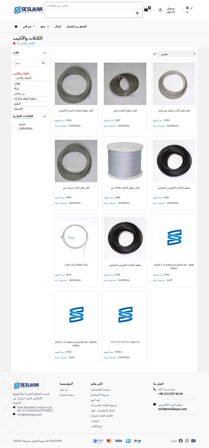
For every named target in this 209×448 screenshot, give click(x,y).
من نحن (64, 389)
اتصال (58, 26)
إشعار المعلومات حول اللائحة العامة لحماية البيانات (102, 416)
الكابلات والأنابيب (27, 43)
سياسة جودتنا (67, 394)
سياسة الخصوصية (100, 389)
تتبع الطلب (96, 426)
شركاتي (27, 26)
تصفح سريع (78, 103)
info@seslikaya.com (29, 414)
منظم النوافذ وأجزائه (25, 98)
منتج (43, 26)
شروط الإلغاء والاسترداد (104, 405)
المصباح (18, 108)
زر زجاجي (19, 93)
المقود (17, 103)
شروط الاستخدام (100, 394)
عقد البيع (95, 400)
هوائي (17, 83)
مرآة (16, 88)
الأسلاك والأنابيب (23, 77)
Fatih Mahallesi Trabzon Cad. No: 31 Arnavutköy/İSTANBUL (35, 409)
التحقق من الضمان (76, 26)
